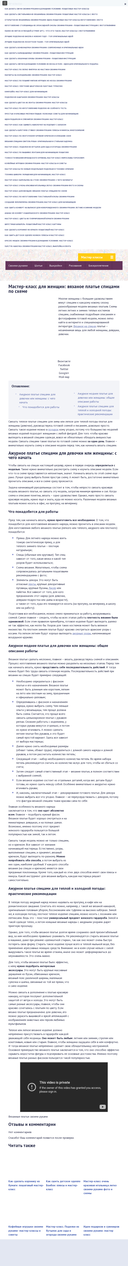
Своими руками (18, 265)
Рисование (75, 265)
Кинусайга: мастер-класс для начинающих (26, 91)
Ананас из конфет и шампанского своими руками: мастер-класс (37, 213)
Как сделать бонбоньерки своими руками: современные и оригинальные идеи (44, 47)
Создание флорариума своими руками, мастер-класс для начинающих (40, 202)
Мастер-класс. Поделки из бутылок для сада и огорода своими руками (41, 147)
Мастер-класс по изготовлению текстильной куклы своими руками (39, 196)
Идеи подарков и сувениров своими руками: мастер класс (34, 119)
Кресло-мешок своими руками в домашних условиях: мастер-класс (39, 240)
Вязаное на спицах (84, 326)
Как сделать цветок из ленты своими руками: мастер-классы (36, 102)
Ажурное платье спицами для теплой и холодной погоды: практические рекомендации (96, 410)
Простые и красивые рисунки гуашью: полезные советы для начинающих (42, 114)
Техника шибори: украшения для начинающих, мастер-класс (35, 174)
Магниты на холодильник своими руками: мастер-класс (33, 75)
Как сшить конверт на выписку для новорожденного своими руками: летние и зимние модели (53, 207)
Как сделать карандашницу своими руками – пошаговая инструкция (39, 53)
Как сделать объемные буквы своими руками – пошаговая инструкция (40, 58)
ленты (32, 584)
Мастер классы (92, 257)
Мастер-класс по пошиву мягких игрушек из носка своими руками (38, 80)
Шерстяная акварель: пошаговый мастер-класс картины (33, 224)
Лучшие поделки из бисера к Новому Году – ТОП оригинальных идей (39, 36)
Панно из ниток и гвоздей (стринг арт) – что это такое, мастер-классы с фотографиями (50, 31)
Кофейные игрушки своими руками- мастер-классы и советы (35, 163)
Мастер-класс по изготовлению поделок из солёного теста (35, 108)
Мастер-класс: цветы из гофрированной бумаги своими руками (37, 218)
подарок (53, 429)
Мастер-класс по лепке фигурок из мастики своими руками (35, 69)
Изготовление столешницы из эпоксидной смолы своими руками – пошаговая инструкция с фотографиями (60, 25)
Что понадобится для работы (40, 407)
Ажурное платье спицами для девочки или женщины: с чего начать (37, 398)
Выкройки (55, 265)
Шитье (38, 265)
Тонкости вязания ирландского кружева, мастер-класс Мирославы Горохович (44, 158)
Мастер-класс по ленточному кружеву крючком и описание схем (38, 136)
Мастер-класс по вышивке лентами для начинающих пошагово (37, 152)
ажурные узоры (81, 633)
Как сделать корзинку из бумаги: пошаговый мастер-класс (34, 229)
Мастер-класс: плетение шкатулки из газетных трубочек (34, 86)
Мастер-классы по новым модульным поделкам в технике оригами (39, 169)
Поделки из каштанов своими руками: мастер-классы (32, 97)
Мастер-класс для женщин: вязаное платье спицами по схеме (36, 191)
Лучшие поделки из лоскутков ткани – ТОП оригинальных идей (37, 42)
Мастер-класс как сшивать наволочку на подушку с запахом (35, 125)
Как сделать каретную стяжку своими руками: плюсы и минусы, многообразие (44, 130)
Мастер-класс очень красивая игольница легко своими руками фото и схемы (44, 185)
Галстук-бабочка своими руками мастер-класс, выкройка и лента (38, 246)
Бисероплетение (98, 265)
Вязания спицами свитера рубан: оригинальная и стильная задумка (38, 141)
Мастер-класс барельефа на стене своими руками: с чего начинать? (39, 180)
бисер (52, 588)
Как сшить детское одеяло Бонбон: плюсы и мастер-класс (34, 235)
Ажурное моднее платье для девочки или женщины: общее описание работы (96, 397)
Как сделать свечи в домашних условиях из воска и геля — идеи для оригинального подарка (51, 64)
